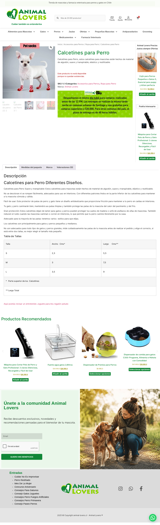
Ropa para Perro (92, 44)
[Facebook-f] (141, 489)
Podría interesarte (147, 106)
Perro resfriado (22, 480)
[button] (2, 351)
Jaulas (72, 32)
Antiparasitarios (130, 32)
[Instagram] (120, 489)
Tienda (112, 20)
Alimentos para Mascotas (20, 32)
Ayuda (120, 20)
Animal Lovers (71, 86)
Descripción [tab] (11, 167)
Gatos (43, 32)
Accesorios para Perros (74, 44)
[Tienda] (112, 17)
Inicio (60, 44)
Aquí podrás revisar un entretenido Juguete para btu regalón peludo (36, 304)
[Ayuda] (120, 17)
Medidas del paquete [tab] (31, 167)
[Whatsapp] (131, 489)
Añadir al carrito (147, 94)
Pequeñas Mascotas (104, 32)
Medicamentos (66, 37)
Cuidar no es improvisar (26, 476)
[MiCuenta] (128, 17)
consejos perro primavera (27, 500)
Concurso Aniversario (25, 487)
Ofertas (83, 32)
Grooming (147, 32)
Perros (57, 32)
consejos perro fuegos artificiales (31, 497)
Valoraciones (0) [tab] (65, 167)
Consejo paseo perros (25, 504)
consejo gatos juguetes (26, 493)
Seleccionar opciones (100, 374)
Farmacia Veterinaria (91, 37)
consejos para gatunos (26, 490)
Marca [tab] (49, 167)
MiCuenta (128, 20)
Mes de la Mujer (23, 483)
